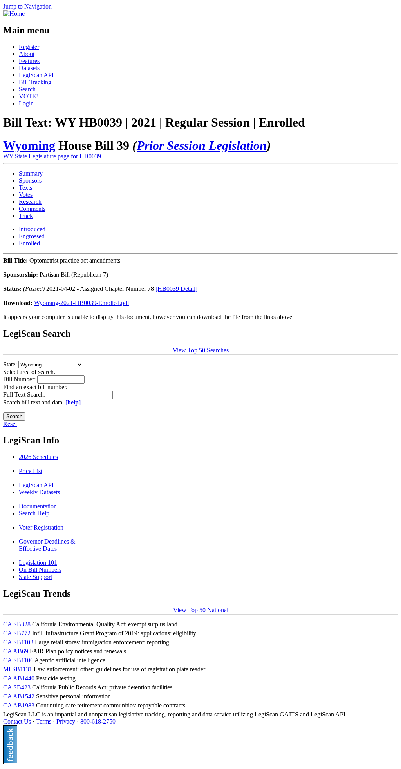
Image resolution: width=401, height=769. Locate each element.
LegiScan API (36, 75)
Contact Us (17, 721)
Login (26, 103)
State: (10, 364)
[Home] (14, 13)
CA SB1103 (18, 642)
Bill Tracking (35, 82)
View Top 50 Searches (201, 350)
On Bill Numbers (40, 569)
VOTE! (28, 96)
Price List (30, 471)
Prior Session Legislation (202, 145)
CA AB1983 (18, 705)
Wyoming (29, 145)
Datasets (29, 68)
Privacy (65, 721)
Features (29, 61)
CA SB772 (17, 633)
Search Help (34, 513)
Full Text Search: (25, 394)
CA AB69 (15, 651)
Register (29, 47)
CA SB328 (17, 624)
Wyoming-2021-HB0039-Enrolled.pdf (81, 302)
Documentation (38, 506)
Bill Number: (20, 379)
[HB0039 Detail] (176, 288)
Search (27, 89)
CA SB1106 (18, 660)
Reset (10, 424)
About (26, 54)
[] (73, 402)
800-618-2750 (98, 721)
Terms (43, 721)
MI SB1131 (17, 669)
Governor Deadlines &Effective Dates (47, 545)
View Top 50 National (200, 610)
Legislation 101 (38, 562)
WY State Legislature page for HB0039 (52, 156)
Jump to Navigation (27, 6)
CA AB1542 (18, 696)
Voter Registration (41, 527)
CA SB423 (17, 687)
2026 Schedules (38, 456)
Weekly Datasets (39, 492)
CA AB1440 (18, 678)
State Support (35, 576)
